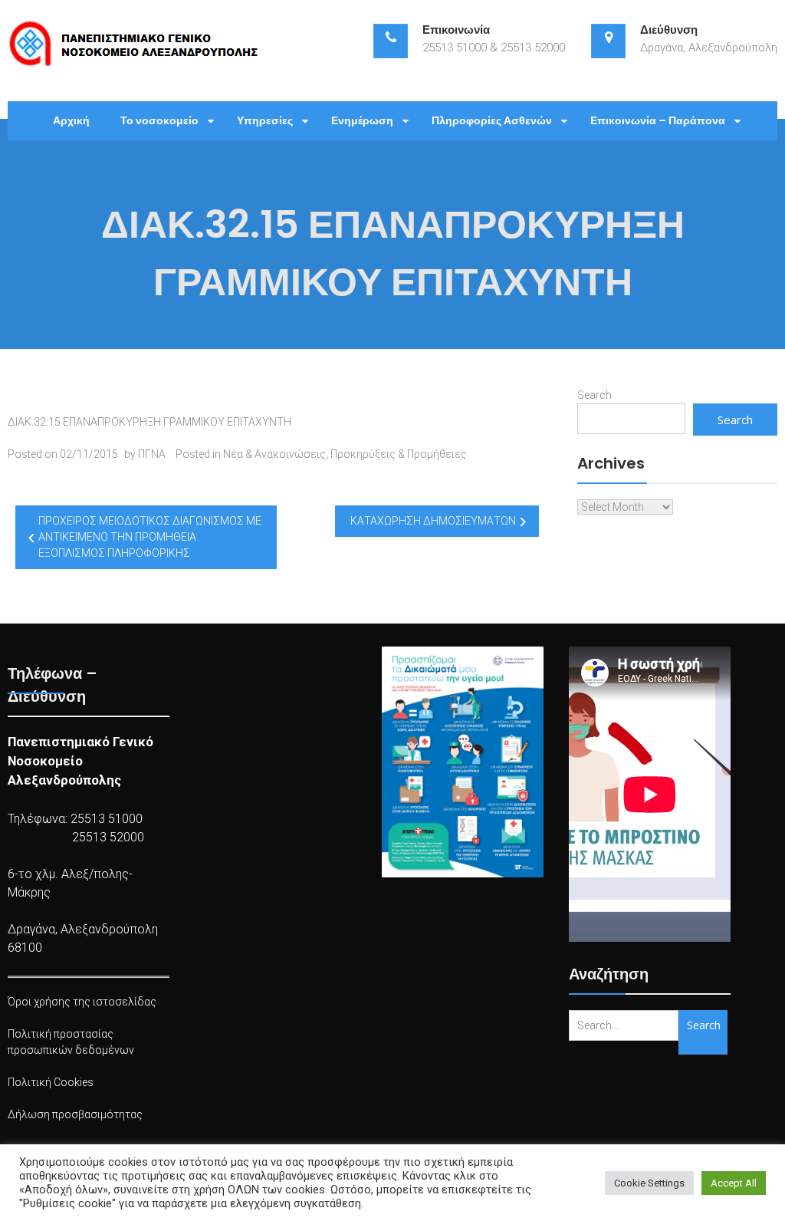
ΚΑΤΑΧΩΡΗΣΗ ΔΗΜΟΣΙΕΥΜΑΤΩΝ (433, 521)
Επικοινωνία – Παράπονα (657, 120)
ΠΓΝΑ (152, 454)
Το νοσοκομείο (159, 120)
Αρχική (71, 120)
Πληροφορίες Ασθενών (492, 120)
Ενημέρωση (362, 120)
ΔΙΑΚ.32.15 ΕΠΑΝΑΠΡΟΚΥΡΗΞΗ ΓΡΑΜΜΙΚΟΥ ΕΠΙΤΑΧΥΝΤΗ (149, 422)
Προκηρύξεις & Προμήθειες (398, 454)
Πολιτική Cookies (51, 1082)
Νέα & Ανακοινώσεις (274, 454)
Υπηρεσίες (265, 120)
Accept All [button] (734, 1183)
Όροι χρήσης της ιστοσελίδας (82, 1002)
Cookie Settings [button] (649, 1183)
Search (594, 395)
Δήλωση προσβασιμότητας (75, 1114)
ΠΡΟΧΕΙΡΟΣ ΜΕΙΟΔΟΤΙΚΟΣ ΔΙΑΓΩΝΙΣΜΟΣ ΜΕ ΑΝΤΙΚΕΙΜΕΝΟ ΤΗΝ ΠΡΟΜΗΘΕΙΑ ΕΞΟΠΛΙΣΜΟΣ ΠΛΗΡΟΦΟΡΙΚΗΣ (149, 537)
